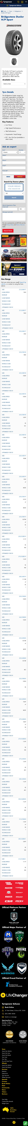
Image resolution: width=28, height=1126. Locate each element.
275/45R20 (22, 759)
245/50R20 (22, 617)
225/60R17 (22, 331)
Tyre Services (5, 1075)
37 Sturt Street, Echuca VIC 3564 (15, 1010)
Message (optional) (7, 212)
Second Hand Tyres (7, 1061)
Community (5, 1088)
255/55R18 (22, 415)
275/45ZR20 (22, 739)
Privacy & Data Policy (11, 1118)
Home (4, 11)
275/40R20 (22, 719)
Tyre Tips (4, 1059)
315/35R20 (22, 819)
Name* (4, 155)
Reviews (4, 1094)
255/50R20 (22, 678)
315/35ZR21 (22, 859)
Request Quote (8, 230)
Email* (4, 165)
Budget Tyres (5, 1103)
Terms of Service (20, 225)
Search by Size (6, 1053)
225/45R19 (22, 456)
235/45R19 (22, 476)
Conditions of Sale (21, 1118)
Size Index (4, 1099)
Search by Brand (6, 1055)
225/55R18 (22, 352)
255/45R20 (22, 638)
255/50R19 (22, 517)
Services (4, 1069)
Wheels (4, 1063)
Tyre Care (4, 1057)
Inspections (5, 1073)
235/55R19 (22, 496)
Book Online (6, 1083)
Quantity (21, 150)
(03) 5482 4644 (10, 1014)
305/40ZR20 (22, 799)
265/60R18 (22, 435)
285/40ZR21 (22, 839)
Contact (4, 1081)
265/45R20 (22, 699)
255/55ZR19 (22, 536)
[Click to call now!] (18, 2)
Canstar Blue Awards (7, 1101)
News (4, 1090)
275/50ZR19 (22, 556)
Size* (3, 150)
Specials (4, 1079)
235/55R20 (22, 596)
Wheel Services (6, 1077)
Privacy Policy (10, 225)
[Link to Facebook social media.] (14, 1122)
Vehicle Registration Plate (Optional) (9, 206)
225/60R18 (22, 373)
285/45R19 (22, 576)
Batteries (4, 1071)
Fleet (3, 1085)
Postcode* (5, 171)
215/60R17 (22, 289)
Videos (4, 1092)
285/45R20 (22, 779)
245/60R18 (22, 394)
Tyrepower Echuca (15, 5)
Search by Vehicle (7, 1051)
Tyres (3, 1049)
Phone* (4, 160)
